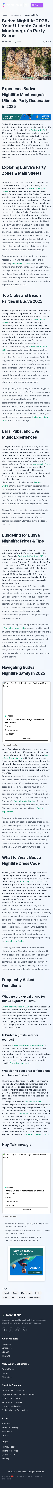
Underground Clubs (11, 1406)
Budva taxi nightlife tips (24, 801)
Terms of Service (10, 1451)
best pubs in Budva (42, 464)
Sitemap (5, 1458)
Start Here (7, 1431)
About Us (6, 1423)
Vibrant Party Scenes (12, 1402)
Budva (38, 1293)
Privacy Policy (8, 1447)
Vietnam (5, 1352)
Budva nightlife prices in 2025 (15, 1006)
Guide (15, 1293)
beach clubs (22, 1113)
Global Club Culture (11, 1398)
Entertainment (34, 1297)
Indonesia (6, 1344)
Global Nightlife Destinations (15, 1410)
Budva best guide (33, 1101)
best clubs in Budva (15, 941)
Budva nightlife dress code (31, 881)
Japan (5, 1373)
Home (4, 15)
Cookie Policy (8, 1454)
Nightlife (21, 1297)
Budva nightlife (38, 130)
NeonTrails (14, 5)
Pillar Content (8, 1297)
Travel (6, 1293)
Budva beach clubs (21, 263)
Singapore (7, 1348)
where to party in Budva (37, 1134)
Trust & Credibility (10, 1427)
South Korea (8, 1369)
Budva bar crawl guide (14, 628)
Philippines (7, 1377)
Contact (5, 1435)
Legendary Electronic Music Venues (18, 1394)
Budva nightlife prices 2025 (30, 556)
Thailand (6, 1356)
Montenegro (26, 1293)
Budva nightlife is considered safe (27, 1045)
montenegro (16, 15)
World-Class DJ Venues (13, 1390)
